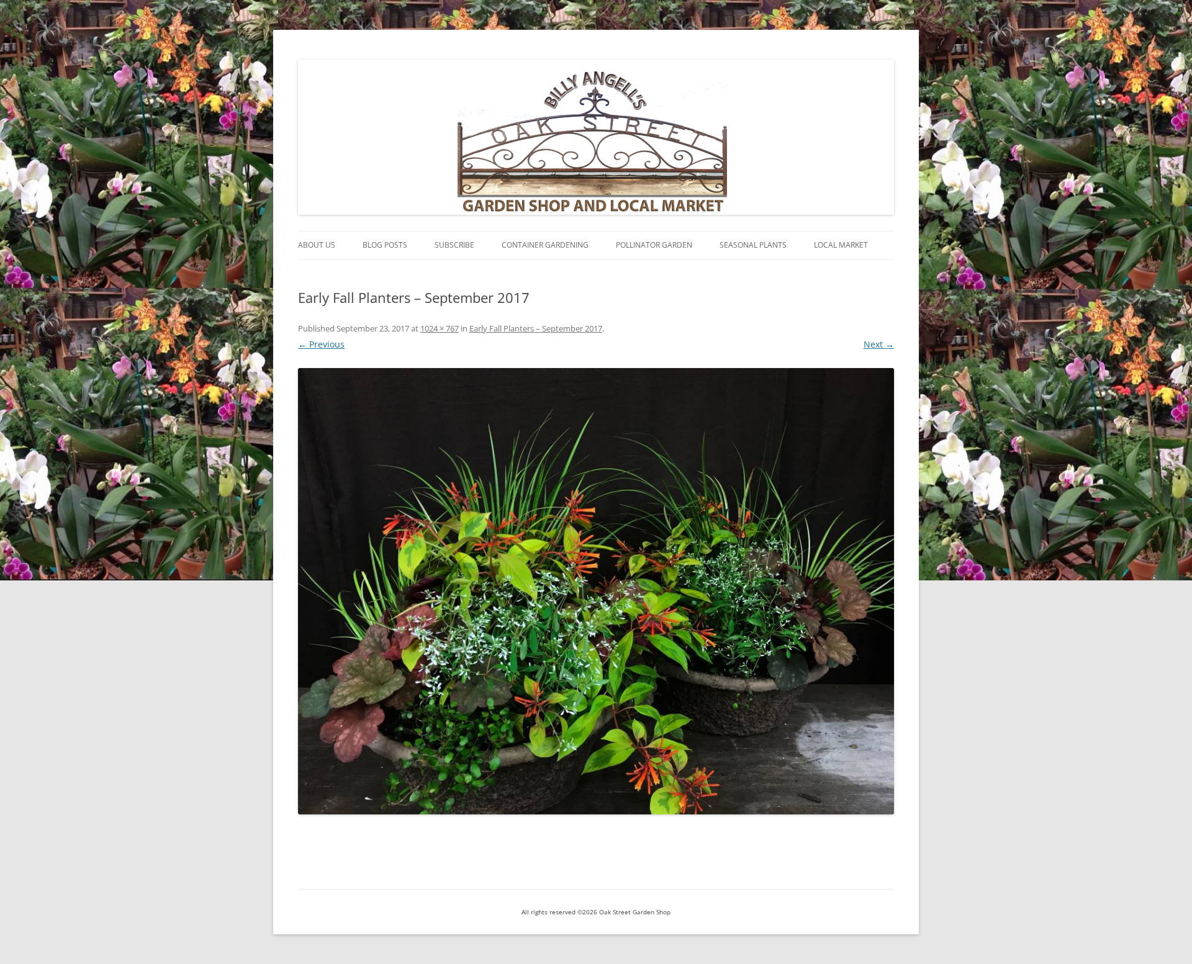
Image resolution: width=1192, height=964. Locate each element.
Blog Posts (385, 245)
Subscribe (454, 245)
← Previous (321, 344)
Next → (879, 344)
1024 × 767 (439, 328)
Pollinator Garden (654, 245)
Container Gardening (545, 245)
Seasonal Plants (753, 245)
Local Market (841, 245)
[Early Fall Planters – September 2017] (596, 591)
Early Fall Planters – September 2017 (535, 328)
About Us (316, 245)
